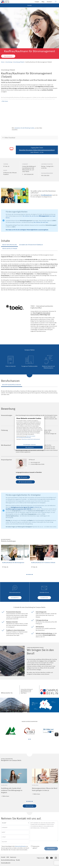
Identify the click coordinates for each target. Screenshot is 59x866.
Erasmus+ (49, 1)
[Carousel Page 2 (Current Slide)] (30, 739)
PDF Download (23, 477)
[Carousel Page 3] (29, 574)
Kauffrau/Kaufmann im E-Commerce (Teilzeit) (43, 562)
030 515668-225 (35, 462)
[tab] (9, 244)
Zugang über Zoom (37, 148)
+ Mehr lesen (4, 101)
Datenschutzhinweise (20, 846)
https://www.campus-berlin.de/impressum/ (31, 439)
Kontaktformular (44, 597)
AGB (7, 857)
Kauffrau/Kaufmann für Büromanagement (13, 562)
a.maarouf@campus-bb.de (37, 464)
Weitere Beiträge (29, 806)
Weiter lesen (6, 796)
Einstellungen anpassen (29, 444)
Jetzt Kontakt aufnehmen (26, 482)
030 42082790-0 (15, 597)
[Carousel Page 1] (26, 574)
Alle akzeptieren (29, 447)
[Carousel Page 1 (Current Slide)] (26, 801)
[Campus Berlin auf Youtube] (51, 858)
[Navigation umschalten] (56, 1)
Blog (43, 1)
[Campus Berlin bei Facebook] (47, 858)
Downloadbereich (5, 863)
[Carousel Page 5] (32, 574)
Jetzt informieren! (8, 56)
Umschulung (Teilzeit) (18, 62)
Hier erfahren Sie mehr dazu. (40, 222)
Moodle (18, 860)
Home (2, 62)
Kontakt (29, 5)
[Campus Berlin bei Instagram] (56, 858)
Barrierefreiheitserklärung (8, 860)
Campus (37, 1)
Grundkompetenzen (46, 195)
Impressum (13, 857)
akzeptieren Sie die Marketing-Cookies (24, 128)
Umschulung (8, 62)
